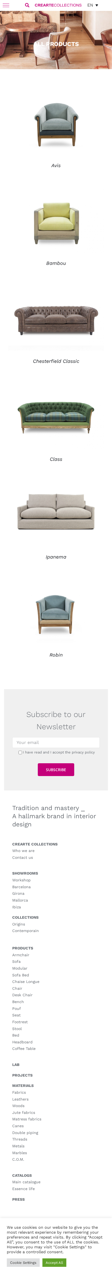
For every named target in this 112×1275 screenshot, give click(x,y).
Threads (19, 1139)
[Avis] (56, 94)
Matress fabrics (26, 1119)
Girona (18, 893)
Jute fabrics (23, 1112)
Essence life (23, 1189)
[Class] (56, 388)
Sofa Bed (20, 975)
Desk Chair (22, 995)
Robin (56, 655)
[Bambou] (56, 192)
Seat (16, 1015)
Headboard (22, 1042)
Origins (18, 924)
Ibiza (16, 907)
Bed (15, 1035)
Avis (56, 165)
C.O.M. (18, 1159)
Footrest (20, 1022)
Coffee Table (24, 1048)
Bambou (56, 263)
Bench (18, 1002)
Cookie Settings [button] (23, 1263)
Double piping (25, 1132)
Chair (17, 988)
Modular (19, 968)
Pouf (16, 1008)
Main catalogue (26, 1182)
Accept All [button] (54, 1263)
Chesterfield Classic (56, 361)
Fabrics (19, 1092)
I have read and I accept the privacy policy (59, 752)
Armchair (20, 955)
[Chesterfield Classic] (56, 290)
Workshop (21, 880)
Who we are (23, 850)
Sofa (16, 961)
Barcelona (21, 887)
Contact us (22, 857)
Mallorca (20, 900)
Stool (17, 1028)
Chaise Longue (25, 981)
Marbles (19, 1153)
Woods (18, 1106)
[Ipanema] (56, 486)
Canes (18, 1126)
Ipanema (56, 557)
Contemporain (25, 930)
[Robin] (56, 584)
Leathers (20, 1099)
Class (56, 459)
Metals (18, 1146)
